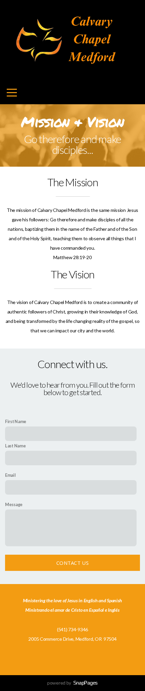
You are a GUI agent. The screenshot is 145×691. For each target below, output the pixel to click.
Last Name (15, 445)
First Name (15, 421)
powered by (72, 683)
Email (10, 475)
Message (14, 504)
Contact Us (72, 562)
